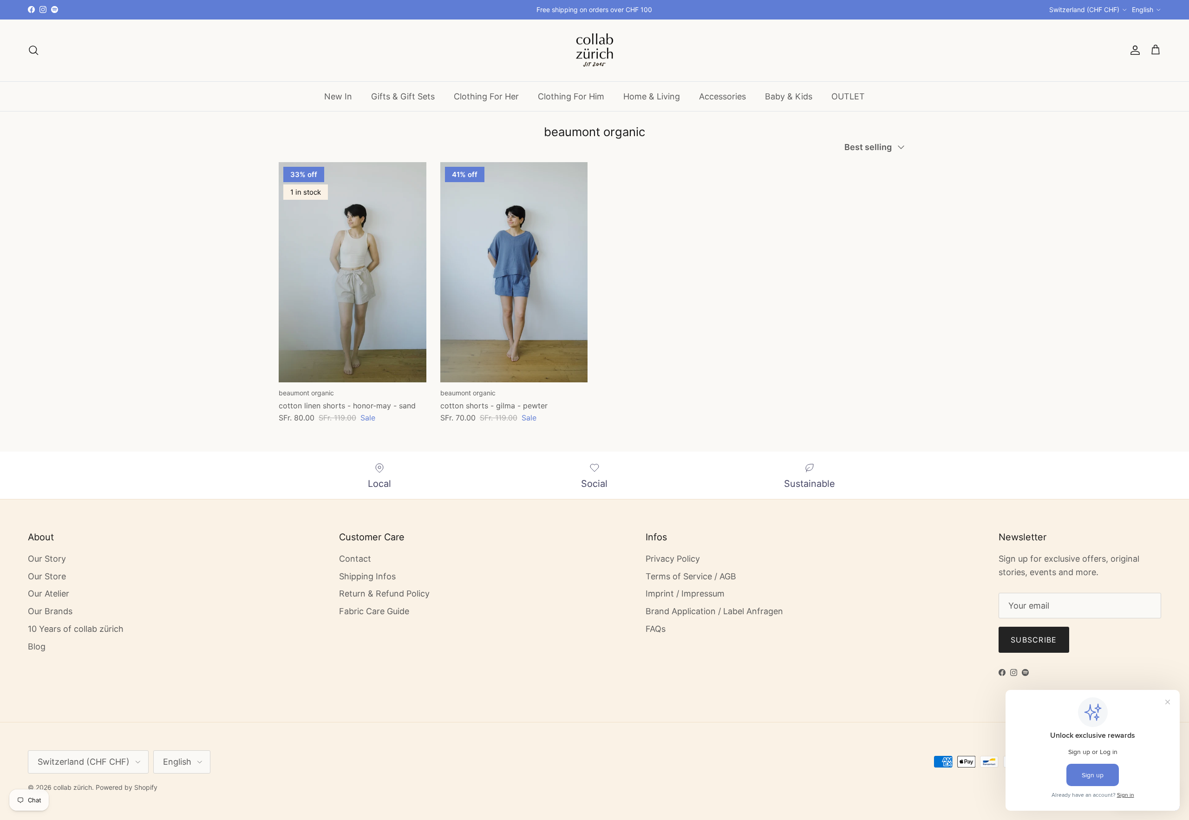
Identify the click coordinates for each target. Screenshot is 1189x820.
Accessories (722, 96)
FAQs (656, 629)
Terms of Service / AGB (691, 576)
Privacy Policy (673, 559)
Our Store (47, 576)
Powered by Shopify (126, 787)
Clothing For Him (571, 96)
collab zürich (72, 787)
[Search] (33, 50)
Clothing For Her (486, 96)
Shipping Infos (367, 576)
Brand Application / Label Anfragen (714, 611)
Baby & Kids (788, 96)
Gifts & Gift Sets (403, 96)
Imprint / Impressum (685, 593)
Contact (355, 559)
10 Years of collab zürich (76, 629)
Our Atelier (48, 593)
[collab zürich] (594, 50)
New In (338, 96)
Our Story (47, 559)
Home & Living (651, 96)
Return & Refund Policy (384, 593)
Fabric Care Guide (374, 611)
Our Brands (50, 611)
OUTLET (848, 96)
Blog (37, 646)
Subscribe (1034, 639)
